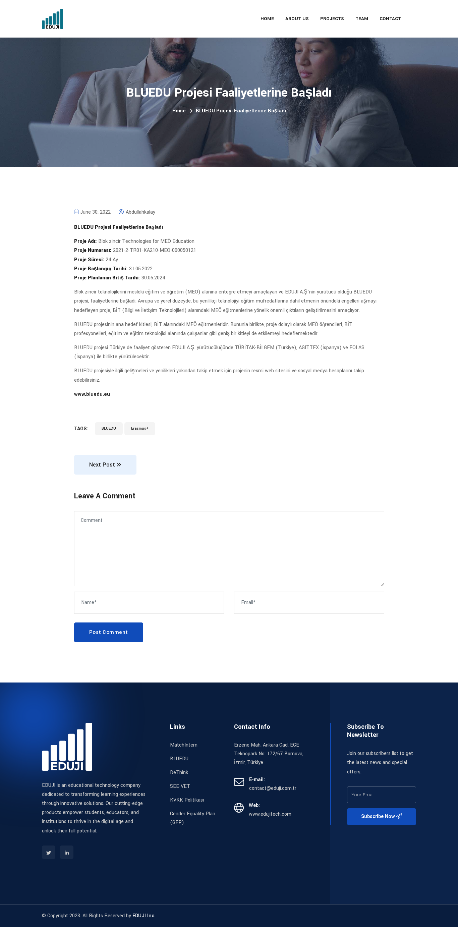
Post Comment (108, 632)
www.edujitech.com (270, 814)
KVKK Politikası (187, 800)
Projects (332, 18)
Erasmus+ (140, 428)
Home (267, 18)
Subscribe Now (378, 816)
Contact (390, 18)
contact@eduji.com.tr (272, 788)
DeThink (179, 772)
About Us (297, 18)
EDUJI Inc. (144, 915)
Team (361, 18)
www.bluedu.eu (92, 394)
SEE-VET (180, 786)
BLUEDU (109, 428)
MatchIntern (183, 745)
